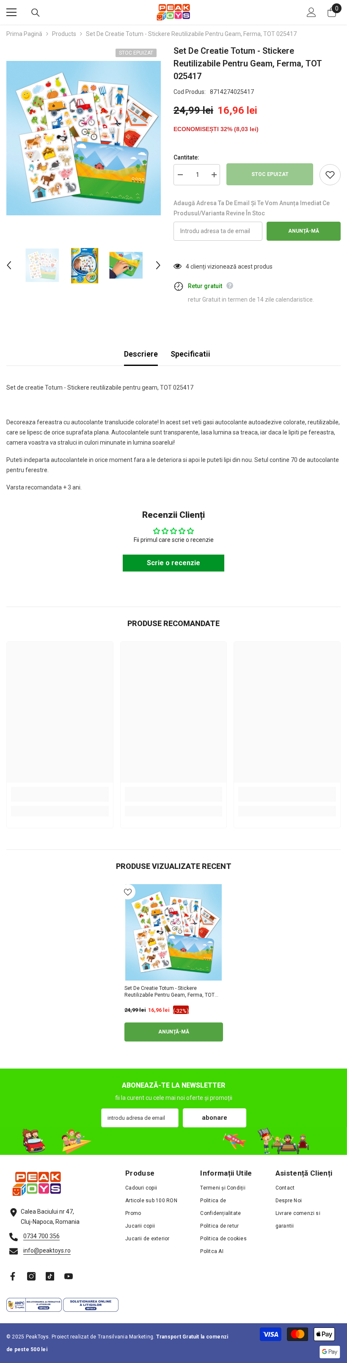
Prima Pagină (24, 33)
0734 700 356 (41, 1236)
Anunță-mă (303, 231)
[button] (9, 265)
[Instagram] (31, 1276)
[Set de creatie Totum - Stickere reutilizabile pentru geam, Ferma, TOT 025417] (173, 932)
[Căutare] (35, 13)
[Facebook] (13, 1276)
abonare (214, 1117)
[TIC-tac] (50, 1276)
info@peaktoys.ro (47, 1250)
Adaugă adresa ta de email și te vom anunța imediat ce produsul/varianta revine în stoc (252, 208)
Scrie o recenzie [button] (173, 563)
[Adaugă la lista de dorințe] (330, 174)
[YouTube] (68, 1276)
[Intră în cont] (311, 12)
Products (64, 33)
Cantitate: (186, 157)
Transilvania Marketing (125, 1337)
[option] (83, 138)
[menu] (11, 12)
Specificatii (190, 353)
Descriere (141, 353)
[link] (60, 794)
